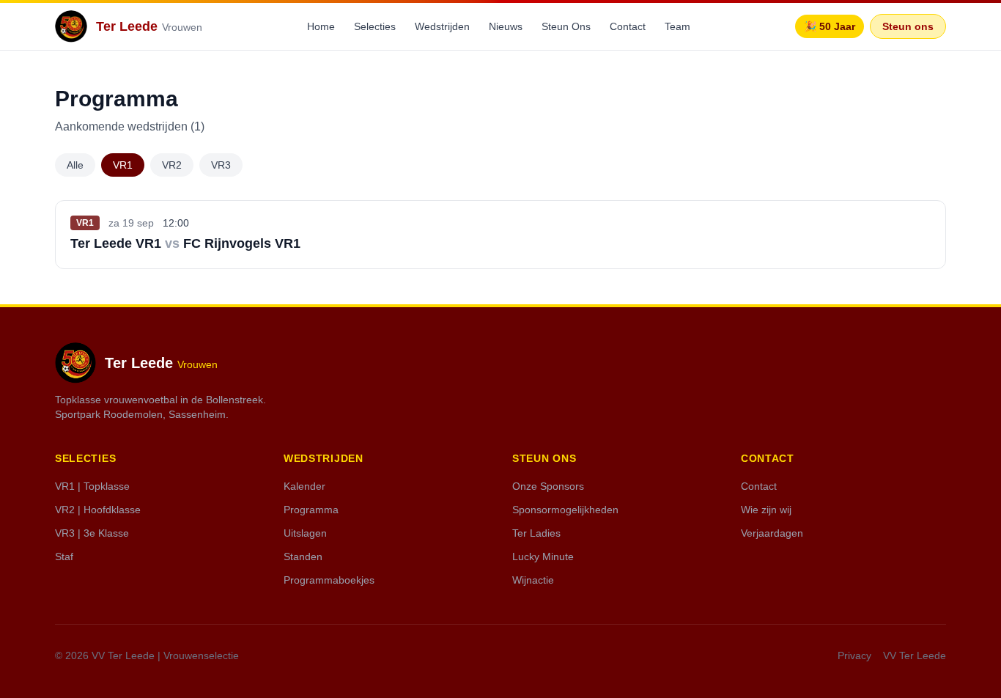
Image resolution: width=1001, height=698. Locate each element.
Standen (303, 556)
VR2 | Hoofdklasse (98, 509)
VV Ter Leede (914, 655)
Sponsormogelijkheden (565, 509)
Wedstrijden (442, 26)
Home (321, 26)
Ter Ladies (536, 533)
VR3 (221, 165)
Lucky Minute (543, 556)
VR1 (123, 165)
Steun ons (908, 26)
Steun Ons (566, 26)
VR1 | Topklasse (92, 486)
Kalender (304, 486)
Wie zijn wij (766, 509)
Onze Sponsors (548, 486)
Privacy (854, 655)
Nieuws (505, 26)
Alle (75, 165)
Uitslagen (305, 533)
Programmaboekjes (329, 580)
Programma (311, 509)
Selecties (375, 26)
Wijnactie (533, 580)
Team (677, 26)
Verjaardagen (772, 533)
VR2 (172, 165)
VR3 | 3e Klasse (92, 533)
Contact (628, 26)
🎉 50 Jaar (829, 26)
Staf (64, 556)
